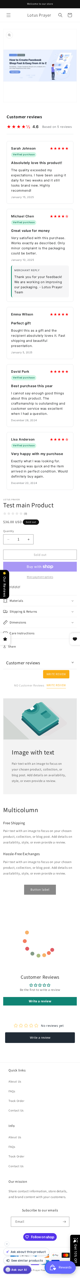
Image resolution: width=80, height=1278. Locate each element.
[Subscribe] (64, 1222)
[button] (8, 15)
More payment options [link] (40, 576)
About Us (15, 1081)
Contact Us (16, 1110)
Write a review (40, 1001)
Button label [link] (40, 889)
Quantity (8, 531)
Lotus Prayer (33, 1270)
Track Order (17, 1101)
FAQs (12, 1091)
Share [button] (12, 646)
